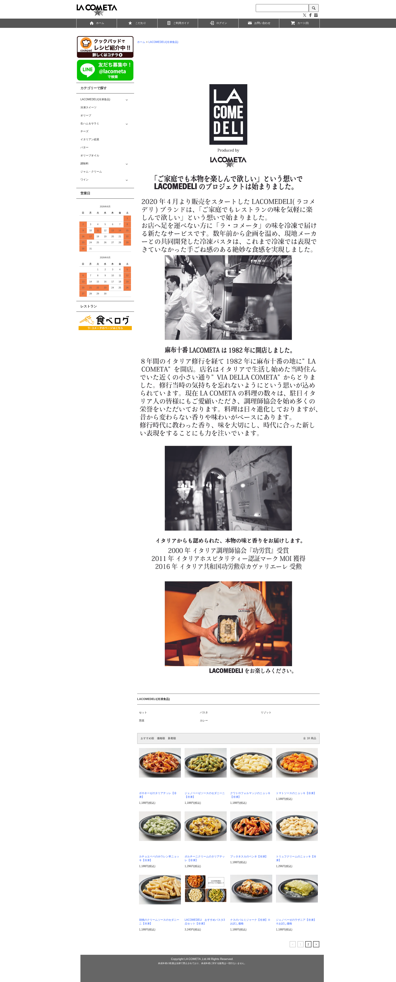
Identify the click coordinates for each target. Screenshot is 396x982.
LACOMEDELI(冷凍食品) (163, 42)
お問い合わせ (262, 23)
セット (143, 712)
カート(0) (303, 23)
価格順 (161, 738)
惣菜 (141, 720)
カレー (204, 720)
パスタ (204, 712)
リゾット (266, 712)
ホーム (100, 23)
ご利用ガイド (181, 23)
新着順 (172, 738)
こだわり (140, 23)
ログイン (221, 23)
